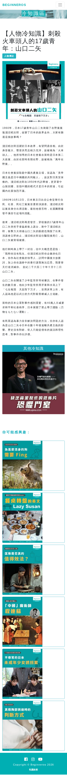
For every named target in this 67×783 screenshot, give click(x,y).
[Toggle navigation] (60, 5)
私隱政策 (33, 769)
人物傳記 (9, 56)
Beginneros (14, 5)
